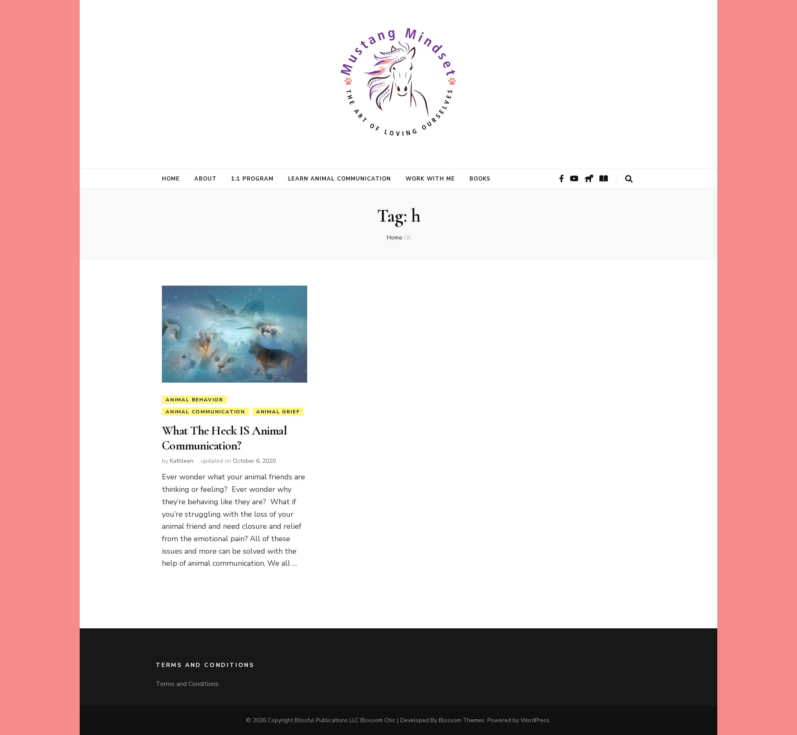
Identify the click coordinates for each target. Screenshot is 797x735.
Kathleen (181, 461)
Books (480, 179)
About (205, 179)
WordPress (535, 720)
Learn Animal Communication (339, 179)
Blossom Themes (461, 720)
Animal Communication (205, 411)
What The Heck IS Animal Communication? (224, 438)
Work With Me (430, 179)
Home (171, 179)
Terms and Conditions (187, 684)
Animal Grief (278, 411)
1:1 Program (252, 179)
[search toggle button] (629, 179)
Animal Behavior (194, 399)
